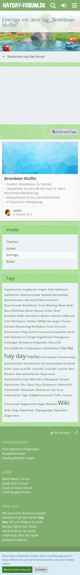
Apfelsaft (46, 295)
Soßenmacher (12, 395)
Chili (6, 321)
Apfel (51, 289)
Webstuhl (51, 404)
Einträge (12, 255)
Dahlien (31, 321)
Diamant (9, 326)
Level (16, 369)
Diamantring (23, 326)
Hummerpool (49, 357)
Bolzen (29, 310)
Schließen (41, 569)
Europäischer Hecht (63, 332)
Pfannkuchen (12, 384)
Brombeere (33, 316)
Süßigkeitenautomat (41, 395)
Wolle (7, 410)
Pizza (38, 384)
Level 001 (25, 369)
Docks (50, 326)
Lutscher (62, 369)
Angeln (42, 289)
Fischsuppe (10, 342)
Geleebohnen (52, 348)
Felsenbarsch (18, 337)
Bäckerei (46, 316)
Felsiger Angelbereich (40, 337)
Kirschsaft (69, 363)
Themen (12, 242)
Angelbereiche (13, 289)
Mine (40, 379)
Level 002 (38, 369)
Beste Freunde (13, 305)
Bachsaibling (60, 295)
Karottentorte (32, 363)
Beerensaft (31, 300)
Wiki (64, 402)
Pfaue (30, 384)
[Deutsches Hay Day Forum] (24, 5)
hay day (15, 356)
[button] (74, 5)
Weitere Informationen (17, 569)
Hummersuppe (67, 357)
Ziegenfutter (27, 410)
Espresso (44, 332)
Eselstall (33, 332)
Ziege (15, 410)
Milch (33, 379)
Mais (71, 369)
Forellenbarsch (33, 348)
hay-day (67, 348)
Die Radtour (39, 326)
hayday (33, 356)
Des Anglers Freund (59, 321)
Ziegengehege (43, 410)
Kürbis (8, 369)
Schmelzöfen (12, 390)
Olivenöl (64, 379)
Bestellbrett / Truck (34, 305)
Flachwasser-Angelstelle (33, 342)
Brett (57, 310)
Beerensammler (48, 300)
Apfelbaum (61, 289)
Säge (25, 395)
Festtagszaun (62, 337)
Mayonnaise (48, 374)
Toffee (58, 395)
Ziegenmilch (11, 415)
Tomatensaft (11, 404)
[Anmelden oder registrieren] (64, 5)
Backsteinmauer (14, 300)
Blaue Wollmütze (14, 310)
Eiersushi (60, 326)
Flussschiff (54, 342)
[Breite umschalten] (76, 433)
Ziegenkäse (60, 410)
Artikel (11, 248)
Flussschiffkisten (14, 348)
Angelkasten (30, 289)
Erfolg (23, 332)
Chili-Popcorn (18, 321)
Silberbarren (42, 390)
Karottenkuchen (13, 363)
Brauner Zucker (44, 310)
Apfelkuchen (11, 295)
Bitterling (51, 305)
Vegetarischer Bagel (32, 404)
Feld (6, 337)
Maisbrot (9, 374)
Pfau (23, 384)
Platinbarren (49, 384)
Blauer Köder (66, 305)
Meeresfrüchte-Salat (16, 379)
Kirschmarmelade (51, 363)
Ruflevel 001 (65, 384)
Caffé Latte (68, 316)
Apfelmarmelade (30, 295)
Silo (53, 390)
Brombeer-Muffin (14, 316)
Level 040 (50, 369)
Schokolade (27, 390)
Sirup (60, 390)
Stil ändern (62, 433)
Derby (42, 321)
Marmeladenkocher (27, 374)
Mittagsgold (51, 379)
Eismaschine (11, 332)
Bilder (10, 262)
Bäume (56, 316)
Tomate (67, 395)
